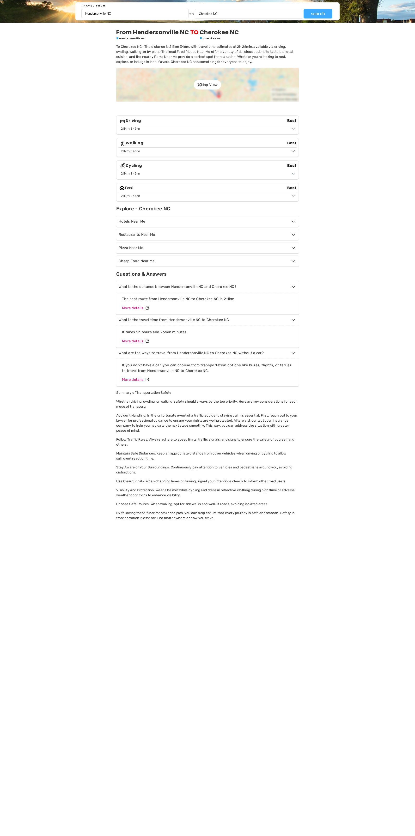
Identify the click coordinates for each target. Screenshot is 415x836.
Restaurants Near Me (137, 234)
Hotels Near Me (132, 221)
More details (133, 308)
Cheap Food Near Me (136, 261)
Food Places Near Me (193, 52)
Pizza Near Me (131, 248)
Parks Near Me (165, 57)
